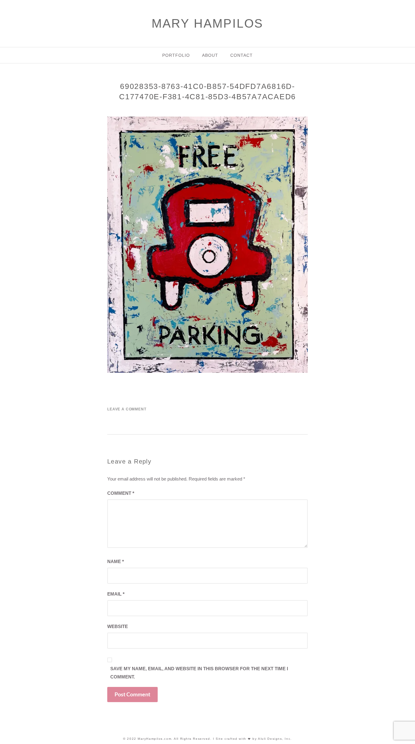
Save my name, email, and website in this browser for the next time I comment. (199, 672)
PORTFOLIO (176, 55)
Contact (241, 55)
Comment (120, 493)
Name (115, 561)
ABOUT (210, 55)
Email (116, 593)
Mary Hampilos (207, 23)
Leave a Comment (126, 409)
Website (117, 626)
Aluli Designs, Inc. (275, 738)
